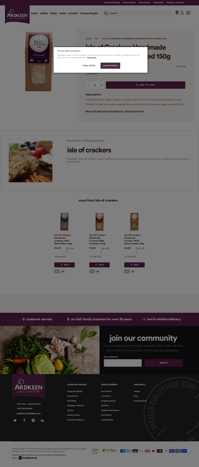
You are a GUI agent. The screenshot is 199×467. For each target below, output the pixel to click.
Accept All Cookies (110, 66)
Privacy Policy (91, 58)
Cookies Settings (89, 65)
